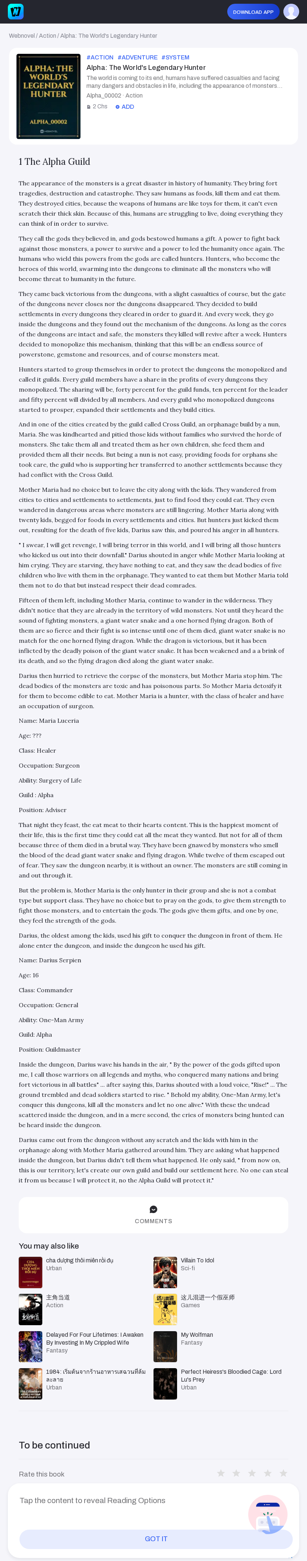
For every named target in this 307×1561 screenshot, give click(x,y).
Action (47, 36)
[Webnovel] (16, 11)
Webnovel (22, 36)
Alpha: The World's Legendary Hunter (108, 36)
